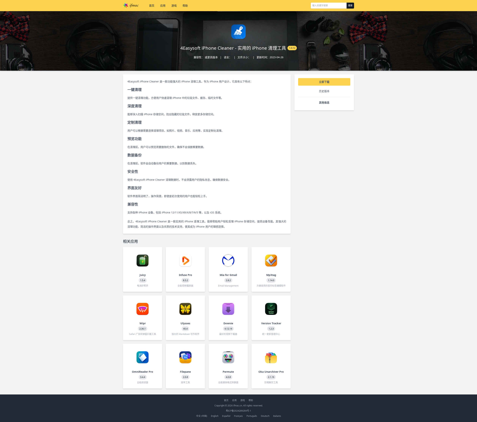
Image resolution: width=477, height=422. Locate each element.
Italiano (277, 416)
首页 (151, 5)
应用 (162, 5)
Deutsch (265, 416)
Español (226, 416)
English (214, 416)
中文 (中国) (201, 416)
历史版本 (324, 91)
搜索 (350, 5)
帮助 (185, 5)
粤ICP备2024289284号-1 (238, 410)
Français (238, 416)
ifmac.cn (237, 405)
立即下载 (324, 82)
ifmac (131, 6)
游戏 (174, 5)
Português (252, 416)
